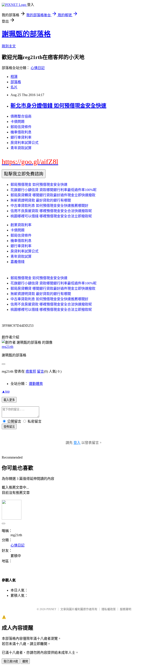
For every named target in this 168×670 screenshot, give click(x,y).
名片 (14, 87)
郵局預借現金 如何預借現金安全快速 (38, 184)
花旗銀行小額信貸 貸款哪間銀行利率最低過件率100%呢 (53, 190)
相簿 (14, 77)
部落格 (15, 82)
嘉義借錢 (17, 262)
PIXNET (51, 609)
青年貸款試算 (21, 148)
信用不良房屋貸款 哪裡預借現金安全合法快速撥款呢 (51, 211)
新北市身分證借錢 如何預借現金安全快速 (58, 106)
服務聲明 (125, 609)
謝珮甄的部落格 (26, 34)
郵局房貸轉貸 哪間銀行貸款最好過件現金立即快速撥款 (52, 195)
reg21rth (7, 346)
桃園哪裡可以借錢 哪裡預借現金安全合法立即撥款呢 (51, 216)
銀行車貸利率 (21, 137)
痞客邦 (31, 371)
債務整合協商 (21, 116)
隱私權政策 (109, 609)
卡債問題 (17, 121)
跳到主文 (9, 46)
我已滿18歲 (11, 661)
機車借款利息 (21, 132)
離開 (25, 661)
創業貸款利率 (21, 225)
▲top (6, 391)
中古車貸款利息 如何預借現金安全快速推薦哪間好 (49, 205)
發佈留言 (9, 426)
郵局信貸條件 (21, 127)
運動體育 (36, 384)
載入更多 (9, 400)
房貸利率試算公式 (24, 143)
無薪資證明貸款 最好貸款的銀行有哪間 (40, 200)
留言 (40, 371)
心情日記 (38, 68)
